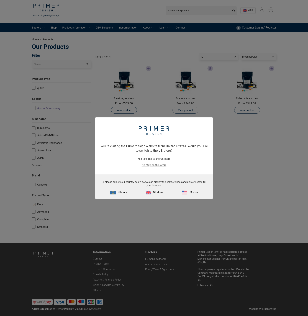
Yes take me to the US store (154, 159)
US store (193, 192)
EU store (122, 192)
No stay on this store (154, 165)
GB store (158, 192)
